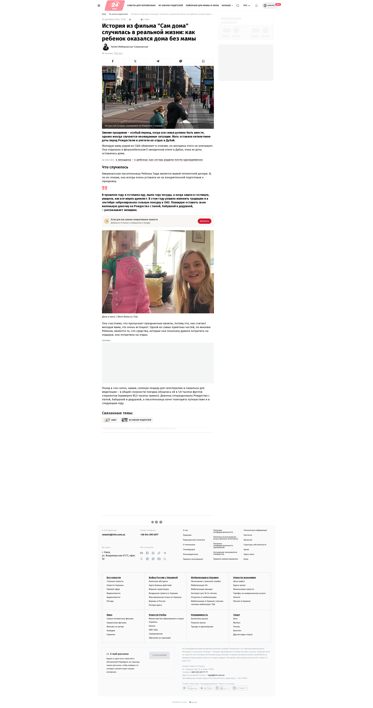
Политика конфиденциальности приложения (223, 545)
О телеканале (189, 545)
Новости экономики (244, 577)
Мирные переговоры (159, 589)
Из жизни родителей (171, 5)
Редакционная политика (194, 540)
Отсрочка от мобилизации (203, 597)
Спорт (236, 614)
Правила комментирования (225, 559)
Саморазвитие (156, 634)
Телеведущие (189, 550)
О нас (185, 530)
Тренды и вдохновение (202, 626)
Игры (246, 559)
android (190, 688)
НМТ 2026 (153, 630)
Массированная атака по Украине (165, 597)
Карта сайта (249, 554)
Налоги (236, 597)
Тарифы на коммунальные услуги (249, 593)
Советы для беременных (141, 5)
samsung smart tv (240, 688)
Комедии (111, 630)
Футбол (236, 622)
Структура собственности (255, 545)
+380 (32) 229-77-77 (199, 672)
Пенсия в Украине (242, 601)
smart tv (223, 688)
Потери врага (155, 605)
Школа (152, 626)
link (141, 553)
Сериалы (111, 634)
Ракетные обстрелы (158, 581)
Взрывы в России (157, 601)
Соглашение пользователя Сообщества (225, 553)
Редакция (187, 535)
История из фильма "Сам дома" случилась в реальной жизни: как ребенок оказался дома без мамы (172, 14)
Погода (110, 601)
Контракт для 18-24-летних (204, 593)
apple (206, 688)
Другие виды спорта (243, 634)
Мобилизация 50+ (199, 585)
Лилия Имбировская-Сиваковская (129, 47)
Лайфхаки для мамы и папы (202, 5)
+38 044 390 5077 (149, 534)
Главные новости (115, 581)
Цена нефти (239, 581)
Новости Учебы (157, 614)
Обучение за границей (160, 638)
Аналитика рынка (199, 618)
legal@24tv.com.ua (216, 675)
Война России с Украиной (163, 577)
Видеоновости (113, 593)
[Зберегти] (203, 61)
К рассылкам (159, 655)
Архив (246, 550)
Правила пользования (193, 559)
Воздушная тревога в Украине (163, 593)
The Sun (118, 53)
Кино (109, 614)
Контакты (248, 535)
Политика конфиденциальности (223, 531)
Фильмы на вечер (115, 626)
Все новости (114, 577)
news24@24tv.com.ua (113, 534)
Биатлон (237, 630)
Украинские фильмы (116, 622)
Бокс (235, 618)
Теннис (236, 626)
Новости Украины (115, 585)
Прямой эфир (113, 589)
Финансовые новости (243, 589)
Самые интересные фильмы (120, 618)
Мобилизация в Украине (205, 577)
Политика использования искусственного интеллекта (225, 538)
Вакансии (248, 540)
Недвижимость (199, 614)
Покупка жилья (198, 622)
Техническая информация (255, 530)
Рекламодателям (190, 554)
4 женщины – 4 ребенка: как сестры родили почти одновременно (159, 159)
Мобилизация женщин (202, 589)
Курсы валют (239, 585)
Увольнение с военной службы (206, 581)
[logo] (114, 5)
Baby (104, 14)
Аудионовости (113, 597)
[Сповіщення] (256, 5)
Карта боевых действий (160, 585)
